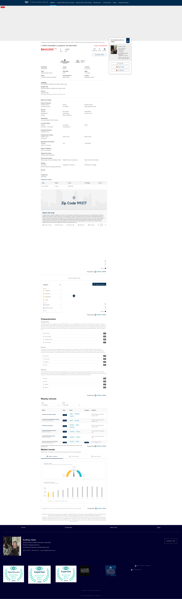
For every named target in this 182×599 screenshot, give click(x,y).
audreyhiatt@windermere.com (48, 550)
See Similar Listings (99, 54)
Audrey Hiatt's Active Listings (65, 2)
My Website (121, 70)
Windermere (97, 4)
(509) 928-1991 (35, 550)
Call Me (121, 63)
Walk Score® (77, 278)
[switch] (94, 50)
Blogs (115, 4)
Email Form (121, 66)
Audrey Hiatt (107, 4)
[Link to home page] (27, 3)
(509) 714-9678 (26, 550)
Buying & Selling (124, 4)
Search (53, 4)
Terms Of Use (86, 590)
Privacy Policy (95, 590)
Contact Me (170, 541)
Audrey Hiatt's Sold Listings (84, 2)
